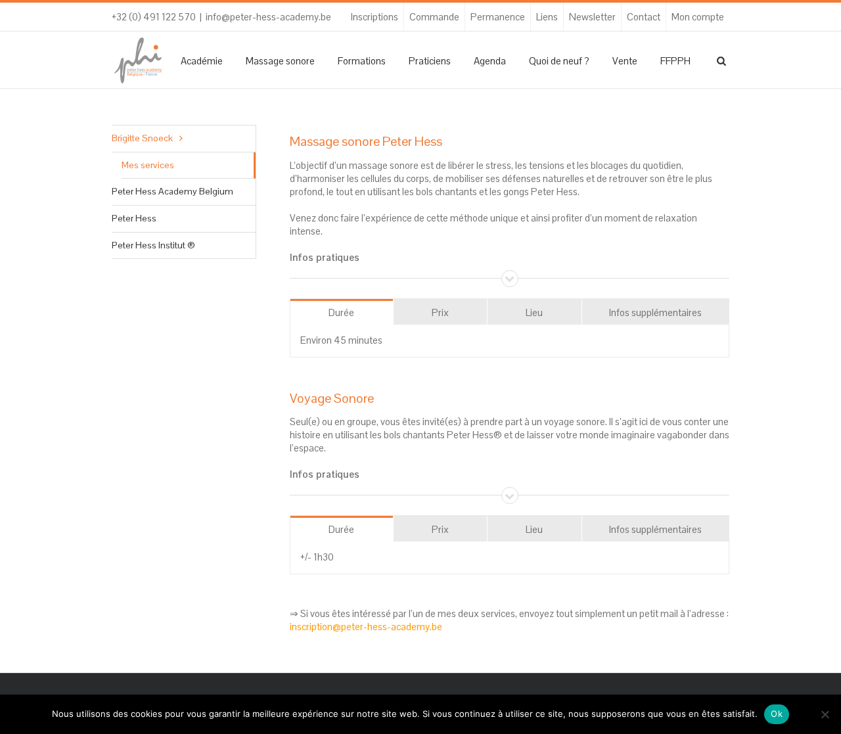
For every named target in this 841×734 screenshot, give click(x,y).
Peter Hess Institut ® (153, 245)
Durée (341, 312)
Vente (624, 61)
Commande (434, 17)
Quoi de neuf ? (559, 61)
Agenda (490, 61)
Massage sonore (280, 61)
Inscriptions (374, 17)
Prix (440, 312)
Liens (547, 17)
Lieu (534, 312)
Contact (643, 17)
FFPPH (675, 61)
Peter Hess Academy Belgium (172, 191)
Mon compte (697, 17)
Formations (362, 61)
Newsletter (592, 17)
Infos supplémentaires (655, 312)
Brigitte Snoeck (142, 138)
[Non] (824, 714)
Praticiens (430, 61)
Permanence (497, 17)
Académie (202, 61)
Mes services (148, 165)
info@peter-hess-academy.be (268, 17)
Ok (777, 713)
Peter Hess (134, 218)
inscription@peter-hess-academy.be (366, 626)
